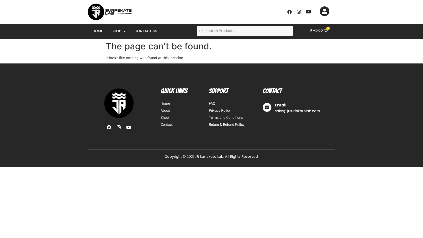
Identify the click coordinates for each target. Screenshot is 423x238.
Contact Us (145, 30)
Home (98, 30)
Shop (116, 30)
